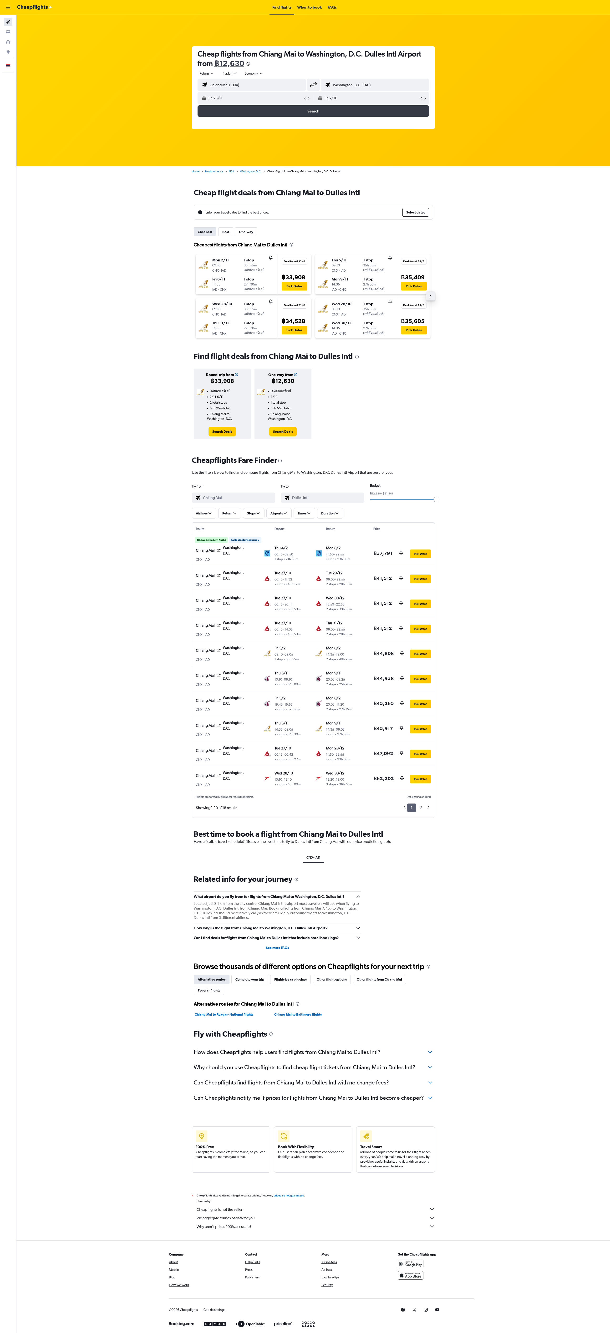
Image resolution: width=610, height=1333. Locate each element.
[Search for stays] (8, 32)
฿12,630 (229, 63)
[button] (8, 7)
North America (214, 171)
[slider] (436, 499)
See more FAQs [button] (277, 948)
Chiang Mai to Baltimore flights (298, 1014)
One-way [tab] (246, 232)
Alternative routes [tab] (211, 979)
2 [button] (421, 807)
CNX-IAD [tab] (313, 857)
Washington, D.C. (251, 171)
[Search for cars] (8, 42)
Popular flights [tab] (209, 990)
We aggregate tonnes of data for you (226, 1218)
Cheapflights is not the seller (219, 1209)
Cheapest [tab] (205, 232)
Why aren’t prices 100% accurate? (224, 1226)
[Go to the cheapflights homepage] (34, 7)
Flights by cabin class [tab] (290, 979)
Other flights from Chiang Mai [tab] (379, 979)
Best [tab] (225, 232)
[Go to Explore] (8, 52)
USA (231, 171)
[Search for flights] (8, 22)
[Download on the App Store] (410, 1275)
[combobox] (207, 73)
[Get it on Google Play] (410, 1264)
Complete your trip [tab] (249, 979)
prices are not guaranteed (289, 1195)
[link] (222, 431)
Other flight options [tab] (332, 979)
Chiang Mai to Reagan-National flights (224, 1014)
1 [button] (411, 807)
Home (195, 171)
